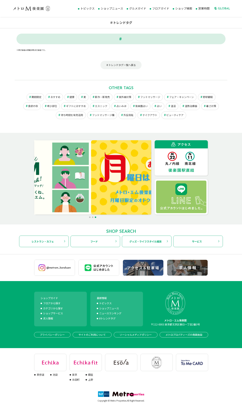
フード (94, 241)
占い (159, 106)
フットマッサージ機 (103, 115)
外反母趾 (128, 115)
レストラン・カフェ (43, 241)
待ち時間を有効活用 (72, 115)
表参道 (40, 374)
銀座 (90, 374)
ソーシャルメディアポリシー (136, 334)
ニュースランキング (110, 313)
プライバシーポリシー (52, 334)
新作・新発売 (102, 97)
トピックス (105, 303)
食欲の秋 (33, 106)
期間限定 (36, 97)
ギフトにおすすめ (76, 106)
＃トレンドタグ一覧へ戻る (121, 65)
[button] (90, 217)
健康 (71, 97)
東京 (74, 374)
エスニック (101, 106)
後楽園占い (141, 106)
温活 (173, 106)
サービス (197, 241)
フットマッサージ (150, 97)
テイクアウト (149, 115)
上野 (90, 379)
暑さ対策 (211, 106)
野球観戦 (208, 97)
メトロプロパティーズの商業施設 (183, 334)
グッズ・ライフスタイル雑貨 (145, 241)
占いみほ (121, 106)
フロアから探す (51, 303)
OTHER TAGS (121, 88)
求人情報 (48, 318)
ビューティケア (175, 115)
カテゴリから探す (53, 308)
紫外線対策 (125, 97)
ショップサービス (53, 313)
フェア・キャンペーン (181, 97)
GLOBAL (224, 8)
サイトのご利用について (92, 334)
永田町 (76, 379)
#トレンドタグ (107, 318)
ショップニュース (109, 308)
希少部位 (52, 106)
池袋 (55, 374)
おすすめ (55, 97)
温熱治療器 (191, 106)
